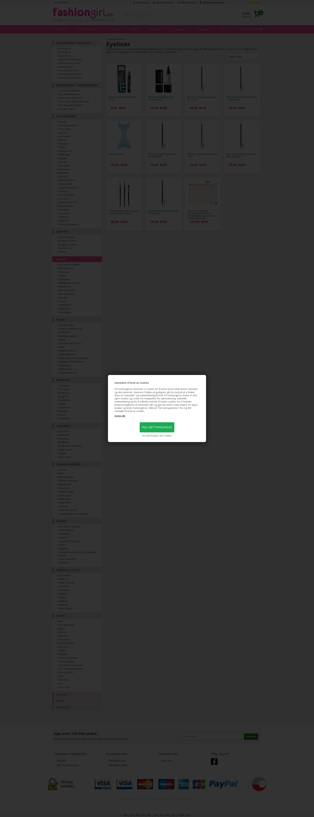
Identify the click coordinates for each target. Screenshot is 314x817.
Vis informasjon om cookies (157, 435)
